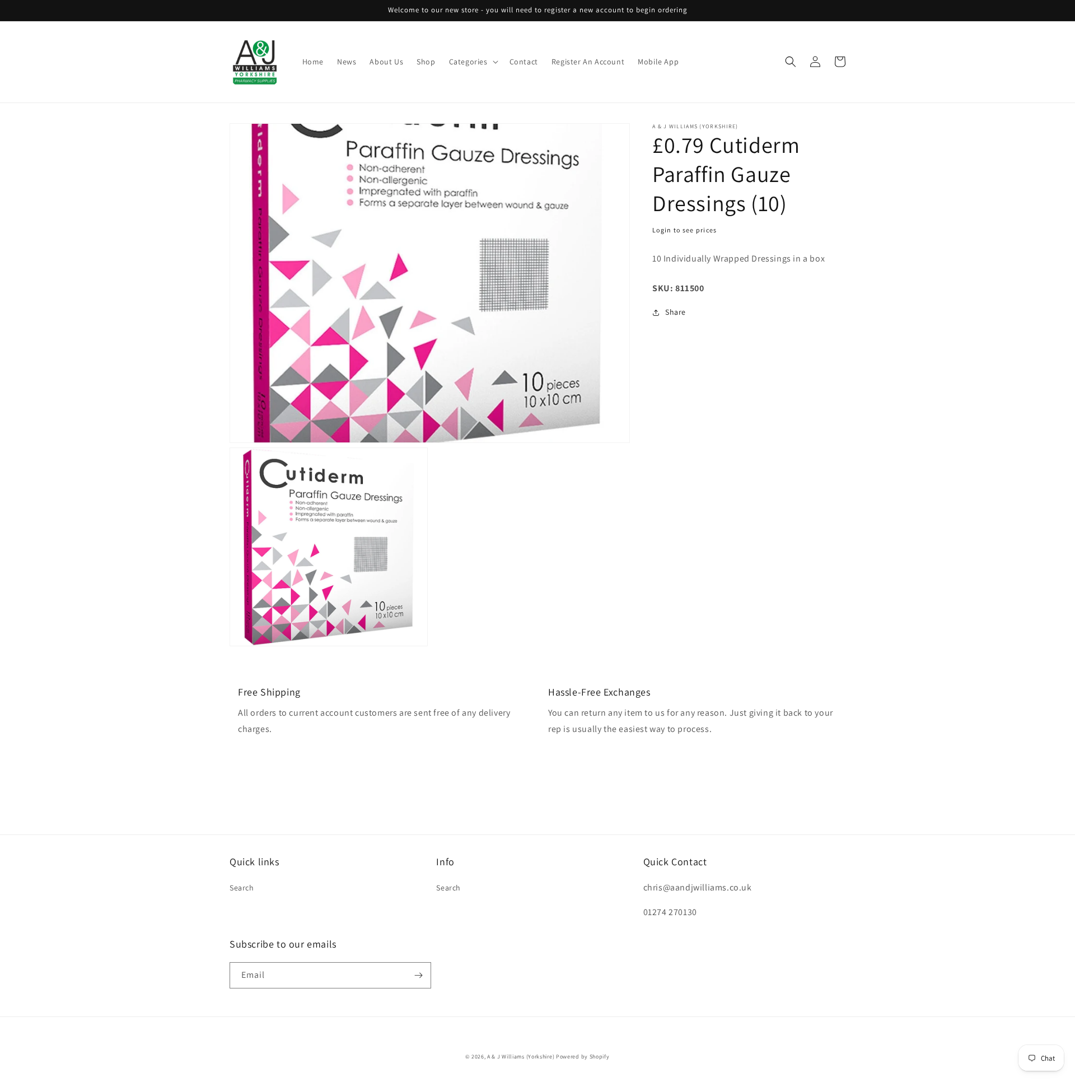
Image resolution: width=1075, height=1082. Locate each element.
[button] (472, 61)
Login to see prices (684, 230)
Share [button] (675, 312)
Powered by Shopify (583, 1056)
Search (242, 888)
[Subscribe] (418, 975)
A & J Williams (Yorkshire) (520, 1056)
